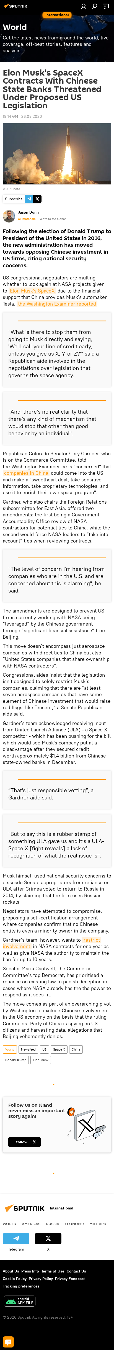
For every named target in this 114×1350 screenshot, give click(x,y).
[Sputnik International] (16, 8)
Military (97, 1223)
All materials (26, 219)
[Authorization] (83, 6)
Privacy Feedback (70, 1278)
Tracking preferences (21, 1286)
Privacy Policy (41, 1278)
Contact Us (76, 1271)
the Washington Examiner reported (57, 304)
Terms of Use (52, 1271)
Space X (59, 1049)
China (76, 1049)
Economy (74, 1223)
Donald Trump (15, 1060)
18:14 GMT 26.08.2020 (22, 116)
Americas (31, 1223)
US (44, 1049)
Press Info (30, 1271)
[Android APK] (19, 1302)
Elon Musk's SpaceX (32, 291)
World (9, 1049)
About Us (11, 1271)
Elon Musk (40, 1060)
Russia (52, 1223)
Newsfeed (28, 1049)
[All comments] (8, 1342)
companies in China (26, 473)
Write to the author (53, 219)
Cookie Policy (15, 1278)
